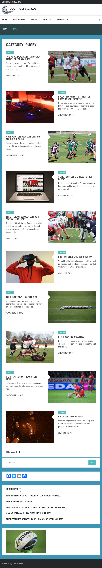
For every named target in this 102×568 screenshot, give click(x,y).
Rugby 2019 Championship (70, 417)
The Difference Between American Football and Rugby (22, 218)
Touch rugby (19, 19)
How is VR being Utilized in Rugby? (75, 257)
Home (4, 19)
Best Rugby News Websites (71, 337)
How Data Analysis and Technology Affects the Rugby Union (23, 58)
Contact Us (62, 19)
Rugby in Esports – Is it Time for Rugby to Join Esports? (74, 98)
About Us (46, 19)
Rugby (34, 19)
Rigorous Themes (16, 563)
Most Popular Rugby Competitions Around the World (23, 138)
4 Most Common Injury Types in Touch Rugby (28, 513)
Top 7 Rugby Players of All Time (21, 297)
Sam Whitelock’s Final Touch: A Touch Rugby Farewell (33, 495)
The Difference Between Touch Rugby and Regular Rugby (34, 519)
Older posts (10, 452)
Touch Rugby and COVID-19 (19, 501)
